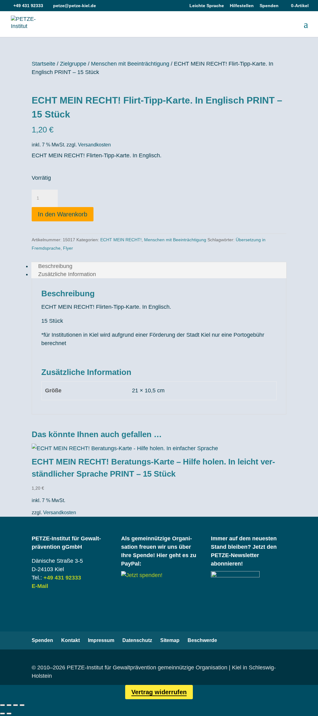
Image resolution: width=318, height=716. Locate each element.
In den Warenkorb (62, 214)
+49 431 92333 (62, 578)
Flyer (68, 248)
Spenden (269, 5)
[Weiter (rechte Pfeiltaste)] (9, 713)
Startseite (43, 64)
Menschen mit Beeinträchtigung (130, 64)
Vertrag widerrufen (159, 692)
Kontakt (70, 640)
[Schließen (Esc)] (22, 705)
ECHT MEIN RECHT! (121, 239)
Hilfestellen (242, 5)
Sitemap (169, 640)
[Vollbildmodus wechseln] (9, 705)
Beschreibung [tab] (55, 266)
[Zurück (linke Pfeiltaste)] (2, 713)
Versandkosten (94, 144)
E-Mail (40, 586)
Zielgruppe (73, 64)
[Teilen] (15, 705)
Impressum (101, 640)
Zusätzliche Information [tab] (67, 274)
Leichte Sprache (206, 5)
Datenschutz (137, 640)
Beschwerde (202, 640)
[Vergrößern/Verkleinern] (2, 705)
